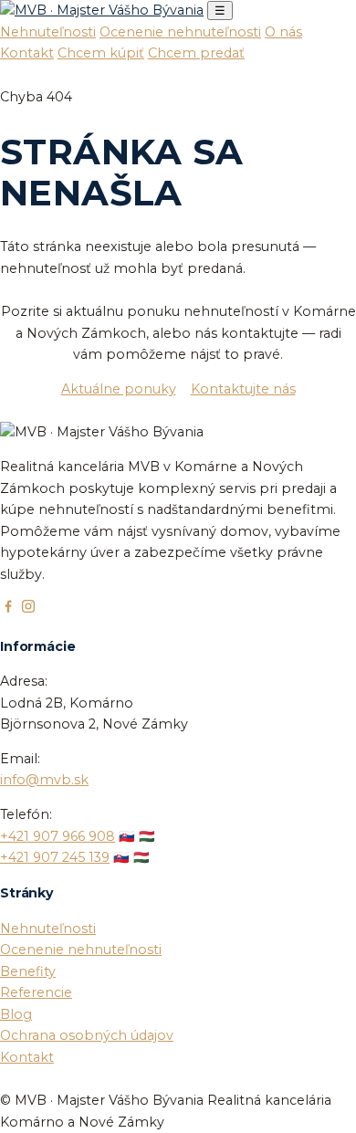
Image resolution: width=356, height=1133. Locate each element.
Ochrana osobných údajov (86, 1035)
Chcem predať (196, 53)
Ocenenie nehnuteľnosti (180, 32)
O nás (283, 32)
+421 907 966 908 (57, 836)
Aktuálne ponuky (118, 389)
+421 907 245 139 (55, 857)
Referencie (36, 992)
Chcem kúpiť (101, 53)
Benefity (28, 971)
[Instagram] (28, 610)
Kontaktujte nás (243, 389)
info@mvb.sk (44, 779)
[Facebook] (8, 610)
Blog (16, 1014)
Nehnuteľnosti (48, 32)
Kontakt (27, 53)
